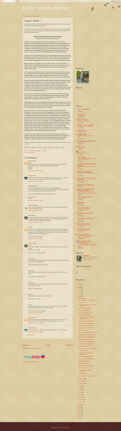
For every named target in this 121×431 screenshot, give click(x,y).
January (81, 401)
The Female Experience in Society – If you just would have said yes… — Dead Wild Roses (87, 245)
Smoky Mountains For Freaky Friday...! (88, 348)
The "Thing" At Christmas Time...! (87, 321)
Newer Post (26, 345)
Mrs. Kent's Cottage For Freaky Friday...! (88, 332)
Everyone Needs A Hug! (83, 153)
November (81, 379)
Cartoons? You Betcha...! (85, 361)
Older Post (69, 345)
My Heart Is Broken (82, 147)
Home (48, 345)
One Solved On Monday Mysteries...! (88, 376)
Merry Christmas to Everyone (84, 225)
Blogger (68, 427)
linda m (30, 215)
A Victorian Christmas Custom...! (86, 339)
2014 (79, 296)
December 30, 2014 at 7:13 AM (35, 170)
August (81, 385)
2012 (79, 407)
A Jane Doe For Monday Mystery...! (87, 323)
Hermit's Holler (81, 157)
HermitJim (30, 243)
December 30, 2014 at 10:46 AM (35, 323)
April (80, 395)
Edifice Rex (81, 146)
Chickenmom (31, 205)
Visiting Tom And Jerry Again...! (86, 343)
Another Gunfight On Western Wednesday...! (86, 353)
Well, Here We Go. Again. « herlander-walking (85, 242)
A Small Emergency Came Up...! (86, 325)
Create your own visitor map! (29, 361)
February (81, 399)
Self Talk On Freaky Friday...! (86, 312)
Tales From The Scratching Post (86, 218)
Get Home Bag (81, 115)
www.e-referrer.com (87, 268)
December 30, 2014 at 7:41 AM (35, 210)
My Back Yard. (81, 142)
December (81, 298)
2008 (79, 416)
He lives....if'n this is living (83, 121)
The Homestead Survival (84, 234)
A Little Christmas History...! (85, 315)
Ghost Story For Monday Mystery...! (87, 358)
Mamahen (30, 317)
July (80, 388)
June (80, 390)
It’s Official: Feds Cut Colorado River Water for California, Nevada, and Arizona (87, 192)
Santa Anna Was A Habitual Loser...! (87, 334)
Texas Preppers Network (84, 224)
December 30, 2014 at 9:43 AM (35, 312)
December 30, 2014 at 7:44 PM (35, 332)
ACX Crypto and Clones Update (85, 126)
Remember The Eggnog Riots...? (86, 356)
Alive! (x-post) (81, 203)
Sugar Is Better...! (83, 302)
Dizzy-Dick (30, 327)
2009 (79, 413)
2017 (79, 289)
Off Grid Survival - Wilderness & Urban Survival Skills (86, 190)
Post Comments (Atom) (35, 348)
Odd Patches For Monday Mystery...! (87, 341)
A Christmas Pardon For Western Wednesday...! (86, 318)
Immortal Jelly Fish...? (84, 373)
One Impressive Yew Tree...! (85, 346)
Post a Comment (30, 335)
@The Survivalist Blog (83, 109)
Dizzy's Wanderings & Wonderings (86, 141)
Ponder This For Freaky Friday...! (87, 365)
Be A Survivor (81, 114)
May (80, 392)
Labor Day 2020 (81, 198)
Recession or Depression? (84, 209)
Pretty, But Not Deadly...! (85, 310)
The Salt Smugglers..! (84, 350)
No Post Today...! (83, 330)
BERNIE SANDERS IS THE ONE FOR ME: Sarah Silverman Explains (87, 159)
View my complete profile (89, 259)
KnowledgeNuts (46, 29)
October (81, 381)
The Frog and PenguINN (84, 229)
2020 (79, 282)
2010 (79, 411)
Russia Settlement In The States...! (87, 300)
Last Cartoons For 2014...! (85, 308)
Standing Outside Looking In (85, 213)
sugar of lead (31, 152)
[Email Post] (44, 150)
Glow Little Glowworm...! (84, 363)
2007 (79, 418)
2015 (79, 294)
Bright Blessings (82, 130)
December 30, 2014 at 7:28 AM (35, 181)
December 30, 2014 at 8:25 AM (35, 222)
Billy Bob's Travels (82, 119)
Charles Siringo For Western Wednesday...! (85, 371)
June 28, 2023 (81, 219)
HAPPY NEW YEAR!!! (82, 181)
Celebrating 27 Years (82, 230)
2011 (79, 409)
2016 (79, 291)
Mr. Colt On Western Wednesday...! (87, 337)
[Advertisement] (53, 341)
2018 (79, 287)
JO (28, 227)
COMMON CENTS (82, 134)
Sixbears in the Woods (83, 207)
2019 (79, 285)
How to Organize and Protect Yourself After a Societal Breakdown (86, 236)
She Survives (81, 202)
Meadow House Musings (84, 171)
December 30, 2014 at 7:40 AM (35, 200)
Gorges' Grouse (82, 151)
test (78, 110)
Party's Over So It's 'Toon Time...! (87, 327)
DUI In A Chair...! (83, 367)
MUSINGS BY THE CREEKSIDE (86, 185)
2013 (79, 404)
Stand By (80, 214)
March (80, 397)
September (82, 383)
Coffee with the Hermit (46, 7)
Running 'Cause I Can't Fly (84, 197)
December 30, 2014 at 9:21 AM (35, 238)
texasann (30, 161)
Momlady (30, 175)
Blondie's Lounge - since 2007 (85, 125)
